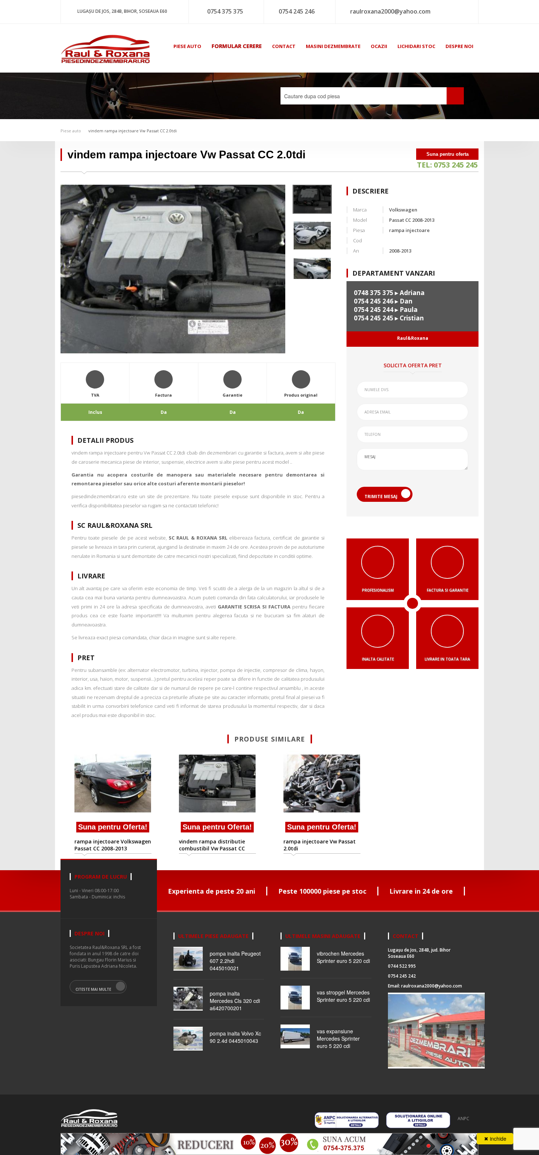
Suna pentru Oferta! (112, 827)
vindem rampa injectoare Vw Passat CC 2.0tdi (132, 130)
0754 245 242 (402, 976)
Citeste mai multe (93, 989)
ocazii (379, 46)
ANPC (463, 1118)
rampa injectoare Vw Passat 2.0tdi (319, 845)
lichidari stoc (416, 46)
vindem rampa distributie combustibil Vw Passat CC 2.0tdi (212, 845)
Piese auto (70, 130)
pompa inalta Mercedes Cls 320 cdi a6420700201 (235, 1001)
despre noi (459, 46)
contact (284, 46)
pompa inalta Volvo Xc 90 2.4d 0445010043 (235, 1037)
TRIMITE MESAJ (380, 496)
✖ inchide (495, 1138)
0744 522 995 (402, 966)
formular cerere (237, 45)
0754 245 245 (373, 318)
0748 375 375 (373, 292)
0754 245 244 (373, 309)
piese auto (187, 46)
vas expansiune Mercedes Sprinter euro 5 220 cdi (338, 1038)
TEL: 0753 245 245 (447, 165)
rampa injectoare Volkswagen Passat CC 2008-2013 (112, 845)
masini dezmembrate (333, 46)
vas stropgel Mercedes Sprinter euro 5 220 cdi (343, 996)
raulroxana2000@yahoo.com (390, 11)
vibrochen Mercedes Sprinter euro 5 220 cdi (343, 957)
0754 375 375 (225, 11)
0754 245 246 (297, 11)
